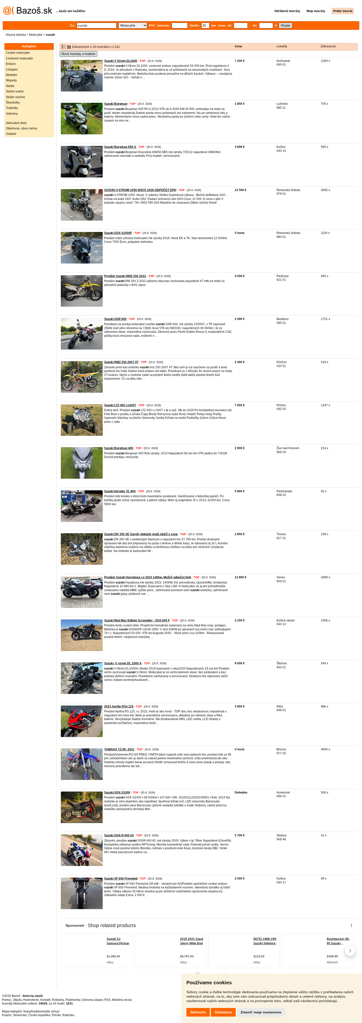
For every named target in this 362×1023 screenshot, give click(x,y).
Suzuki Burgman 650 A (120, 147)
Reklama (58, 1000)
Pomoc (6, 1000)
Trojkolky (12, 108)
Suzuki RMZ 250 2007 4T (121, 362)
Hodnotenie (31, 1000)
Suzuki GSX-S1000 (117, 792)
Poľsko (56, 1015)
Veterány (12, 113)
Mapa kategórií (12, 1011)
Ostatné (11, 134)
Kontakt (45, 1000)
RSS (107, 1000)
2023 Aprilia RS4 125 (118, 706)
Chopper (12, 69)
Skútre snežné (15, 97)
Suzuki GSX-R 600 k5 (119, 835)
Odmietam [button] (223, 1012)
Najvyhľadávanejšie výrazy (41, 1011)
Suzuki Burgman (115, 104)
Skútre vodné (15, 91)
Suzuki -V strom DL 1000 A (123, 663)
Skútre (10, 86)
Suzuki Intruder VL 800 (120, 491)
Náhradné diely (16, 123)
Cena (238, 46)
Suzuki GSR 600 (115, 319)
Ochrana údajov (92, 1000)
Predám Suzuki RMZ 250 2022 (125, 276)
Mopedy (11, 80)
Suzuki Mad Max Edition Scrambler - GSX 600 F (137, 620)
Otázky (17, 1000)
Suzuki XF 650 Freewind (120, 878)
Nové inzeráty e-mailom (78, 54)
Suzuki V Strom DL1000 (120, 61)
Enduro (11, 64)
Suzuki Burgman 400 (118, 448)
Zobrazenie (328, 46)
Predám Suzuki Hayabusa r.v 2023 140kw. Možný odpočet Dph (147, 577)
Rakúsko (68, 1015)
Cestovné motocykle (19, 58)
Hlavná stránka (16, 34)
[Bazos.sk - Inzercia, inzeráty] (27, 14)
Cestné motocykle (18, 52)
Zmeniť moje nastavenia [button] (261, 1012)
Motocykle (36, 34)
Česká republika (39, 1015)
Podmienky (73, 1000)
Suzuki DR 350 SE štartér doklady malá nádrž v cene (141, 534)
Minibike (11, 75)
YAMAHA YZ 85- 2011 (119, 749)
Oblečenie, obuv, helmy (21, 128)
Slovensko (20, 1015)
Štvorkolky (13, 102)
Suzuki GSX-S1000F (118, 233)
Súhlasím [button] (198, 1012)
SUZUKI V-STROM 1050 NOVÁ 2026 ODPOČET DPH (140, 190)
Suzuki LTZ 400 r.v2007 (120, 405)
